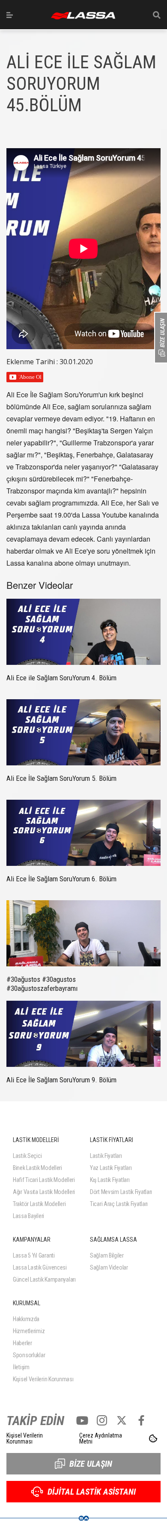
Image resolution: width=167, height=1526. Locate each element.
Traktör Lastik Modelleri (39, 1203)
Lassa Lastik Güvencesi (40, 1267)
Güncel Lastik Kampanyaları (44, 1279)
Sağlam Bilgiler (107, 1255)
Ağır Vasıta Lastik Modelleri (44, 1191)
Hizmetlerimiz (29, 1331)
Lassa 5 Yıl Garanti (34, 1255)
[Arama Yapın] (157, 15)
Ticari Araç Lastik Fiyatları (119, 1203)
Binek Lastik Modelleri (37, 1167)
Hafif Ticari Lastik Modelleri (44, 1179)
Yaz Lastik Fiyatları (110, 1167)
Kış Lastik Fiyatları (109, 1179)
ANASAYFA (83, 15)
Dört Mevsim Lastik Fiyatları (121, 1191)
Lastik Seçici (27, 1155)
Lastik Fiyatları (106, 1155)
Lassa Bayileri (28, 1215)
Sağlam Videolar (109, 1267)
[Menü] (9, 15)
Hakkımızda (26, 1319)
